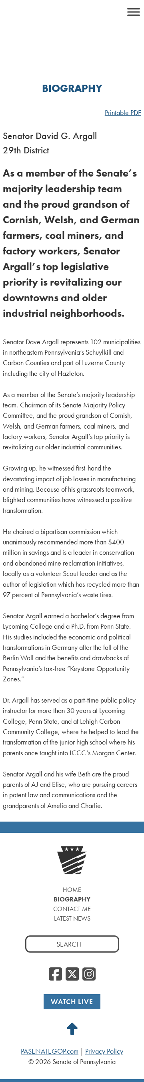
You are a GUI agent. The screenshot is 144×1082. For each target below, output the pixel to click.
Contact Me (72, 909)
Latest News (72, 918)
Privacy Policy (104, 1051)
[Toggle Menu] (133, 12)
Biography (72, 899)
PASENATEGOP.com (49, 1051)
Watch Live (72, 1001)
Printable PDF (123, 112)
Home (72, 889)
